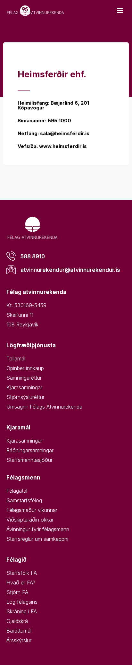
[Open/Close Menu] (120, 10)
